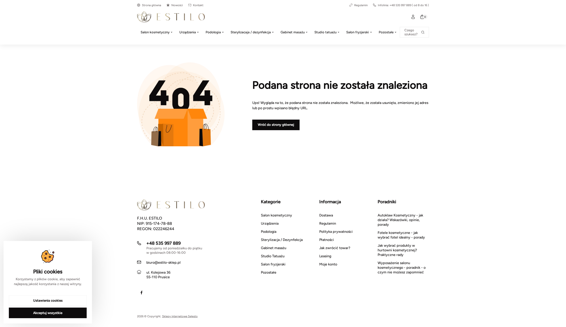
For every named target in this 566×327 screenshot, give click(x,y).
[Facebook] (141, 292)
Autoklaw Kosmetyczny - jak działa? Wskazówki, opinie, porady (400, 220)
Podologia (268, 231)
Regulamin (361, 5)
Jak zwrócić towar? (334, 248)
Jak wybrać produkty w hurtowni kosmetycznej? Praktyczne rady (397, 250)
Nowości (177, 5)
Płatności (326, 240)
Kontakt (198, 5)
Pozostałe (268, 272)
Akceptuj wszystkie (47, 313)
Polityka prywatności (336, 231)
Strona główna (151, 5)
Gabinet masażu (273, 248)
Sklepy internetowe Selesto (180, 316)
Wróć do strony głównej (276, 125)
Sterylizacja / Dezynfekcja (282, 240)
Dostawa (326, 215)
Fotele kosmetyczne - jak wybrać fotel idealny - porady (401, 235)
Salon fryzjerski (273, 264)
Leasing (325, 256)
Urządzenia (270, 223)
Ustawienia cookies (48, 301)
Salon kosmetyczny (276, 215)
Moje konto (328, 264)
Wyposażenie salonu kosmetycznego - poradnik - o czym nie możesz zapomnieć (402, 267)
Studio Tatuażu (273, 256)
